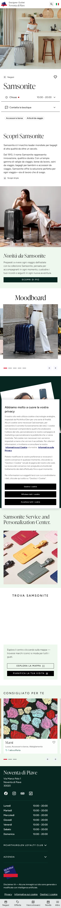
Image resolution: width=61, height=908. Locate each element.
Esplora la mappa (29, 666)
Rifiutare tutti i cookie (30, 494)
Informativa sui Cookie (16, 447)
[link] (17, 4)
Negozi (10, 77)
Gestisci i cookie (48, 894)
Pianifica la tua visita (29, 673)
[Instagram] (14, 793)
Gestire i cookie (30, 487)
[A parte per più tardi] (55, 77)
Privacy (8, 894)
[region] (30, 454)
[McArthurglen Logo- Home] (4, 4)
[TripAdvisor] (22, 793)
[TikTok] (30, 793)
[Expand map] (30, 623)
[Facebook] (6, 793)
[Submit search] (51, 4)
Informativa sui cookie (26, 894)
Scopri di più (13, 178)
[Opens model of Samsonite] (30, 333)
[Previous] (49, 368)
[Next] (55, 368)
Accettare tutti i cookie (30, 502)
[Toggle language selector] (57, 4)
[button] (54, 742)
